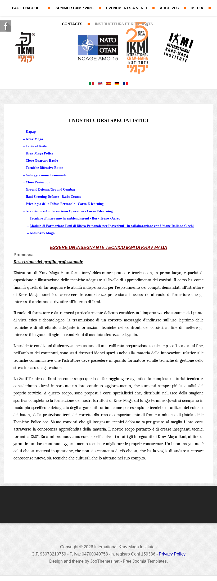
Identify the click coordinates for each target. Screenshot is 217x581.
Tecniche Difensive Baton (44, 168)
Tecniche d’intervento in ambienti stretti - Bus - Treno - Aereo (75, 218)
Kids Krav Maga (42, 233)
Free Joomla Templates (145, 561)
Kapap (31, 132)
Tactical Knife (36, 146)
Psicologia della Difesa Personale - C (53, 204)
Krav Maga (34, 139)
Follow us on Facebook (5, 26)
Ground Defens (37, 189)
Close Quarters (37, 160)
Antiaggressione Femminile (45, 175)
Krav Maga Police (39, 153)
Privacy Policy (172, 554)
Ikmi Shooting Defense (42, 197)
